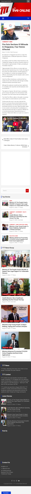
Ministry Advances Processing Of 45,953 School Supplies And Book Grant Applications (18, 239)
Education (21, 224)
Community (5, 41)
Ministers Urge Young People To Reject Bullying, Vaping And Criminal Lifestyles (18, 228)
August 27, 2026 (13, 207)
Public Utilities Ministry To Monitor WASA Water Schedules (15, 146)
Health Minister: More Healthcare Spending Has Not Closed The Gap (18, 216)
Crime (17, 224)
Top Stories (6, 197)
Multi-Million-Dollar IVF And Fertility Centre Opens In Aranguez (16, 139)
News (10, 41)
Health (24, 212)
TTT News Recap (8, 248)
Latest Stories (7, 396)
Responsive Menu (28, 1)
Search (27, 190)
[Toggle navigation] (3, 18)
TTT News (20, 207)
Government (19, 212)
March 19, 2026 (6, 52)
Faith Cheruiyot (14, 52)
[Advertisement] (15, 168)
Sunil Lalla (20, 220)
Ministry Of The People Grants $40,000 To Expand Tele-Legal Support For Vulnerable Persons (19, 204)
